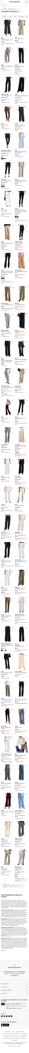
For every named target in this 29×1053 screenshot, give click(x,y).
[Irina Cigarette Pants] (7, 170)
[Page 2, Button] (24, 886)
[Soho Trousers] (21, 717)
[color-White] (17, 876)
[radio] (2, 159)
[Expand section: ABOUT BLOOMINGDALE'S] (14, 990)
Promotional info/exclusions (11, 1008)
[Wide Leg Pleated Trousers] (21, 85)
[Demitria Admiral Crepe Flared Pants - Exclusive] (7, 260)
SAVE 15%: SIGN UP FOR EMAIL (14, 967)
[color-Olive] (17, 453)
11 (21, 885)
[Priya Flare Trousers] (21, 495)
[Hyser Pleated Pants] (21, 801)
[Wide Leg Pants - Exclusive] (7, 801)
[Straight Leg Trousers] (21, 773)
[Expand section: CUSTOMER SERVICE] (14, 983)
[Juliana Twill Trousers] (7, 744)
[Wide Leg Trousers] (21, 28)
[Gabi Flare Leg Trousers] (7, 662)
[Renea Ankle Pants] (7, 522)
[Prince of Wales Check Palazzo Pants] (21, 744)
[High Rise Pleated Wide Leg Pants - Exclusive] (7, 349)
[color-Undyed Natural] (15, 876)
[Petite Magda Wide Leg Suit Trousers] (21, 141)
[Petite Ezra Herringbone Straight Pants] (21, 170)
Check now (19, 1008)
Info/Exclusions (14, 975)
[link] (7, 41)
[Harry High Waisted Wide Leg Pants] (7, 634)
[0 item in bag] (27, 2)
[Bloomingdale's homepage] (2, 9)
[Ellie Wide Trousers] (7, 321)
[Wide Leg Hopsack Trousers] (21, 321)
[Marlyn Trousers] (21, 829)
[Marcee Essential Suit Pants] (21, 407)
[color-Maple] (5, 158)
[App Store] (5, 1025)
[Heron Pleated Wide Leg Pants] (21, 260)
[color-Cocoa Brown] (5, 650)
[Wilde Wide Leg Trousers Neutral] (7, 232)
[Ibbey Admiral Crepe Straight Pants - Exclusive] (21, 199)
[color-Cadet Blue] (4, 158)
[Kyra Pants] (7, 495)
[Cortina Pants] (21, 467)
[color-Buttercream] (15, 453)
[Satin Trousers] (7, 829)
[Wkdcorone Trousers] (21, 605)
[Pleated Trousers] (21, 522)
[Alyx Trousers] (7, 578)
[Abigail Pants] (21, 376)
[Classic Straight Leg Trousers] (7, 550)
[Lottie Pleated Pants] (21, 294)
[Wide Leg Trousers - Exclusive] (21, 55)
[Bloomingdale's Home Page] (14, 2)
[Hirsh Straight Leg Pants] (21, 689)
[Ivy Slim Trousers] (21, 232)
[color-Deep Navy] (15, 217)
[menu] (2, 1)
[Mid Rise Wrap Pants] (7, 773)
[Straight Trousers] (21, 857)
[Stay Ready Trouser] (21, 634)
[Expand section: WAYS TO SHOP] (14, 993)
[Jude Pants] (7, 435)
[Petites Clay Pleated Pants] (7, 55)
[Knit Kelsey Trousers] (7, 141)
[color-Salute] (2, 186)
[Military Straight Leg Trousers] (7, 717)
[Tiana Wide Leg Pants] (21, 578)
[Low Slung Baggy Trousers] (7, 294)
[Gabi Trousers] (7, 114)
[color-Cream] (4, 650)
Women (5, 9)
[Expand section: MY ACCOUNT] (14, 987)
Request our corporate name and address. (14, 1043)
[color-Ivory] (19, 453)
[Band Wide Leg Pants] (21, 114)
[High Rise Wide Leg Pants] (21, 349)
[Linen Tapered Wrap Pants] (7, 376)
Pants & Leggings (11, 9)
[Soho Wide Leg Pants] (7, 689)
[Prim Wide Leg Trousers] (7, 85)
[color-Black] (2, 158)
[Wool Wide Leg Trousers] (7, 28)
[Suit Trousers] (7, 199)
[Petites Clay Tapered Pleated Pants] (7, 605)
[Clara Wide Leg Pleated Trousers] (21, 435)
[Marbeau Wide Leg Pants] (21, 550)
